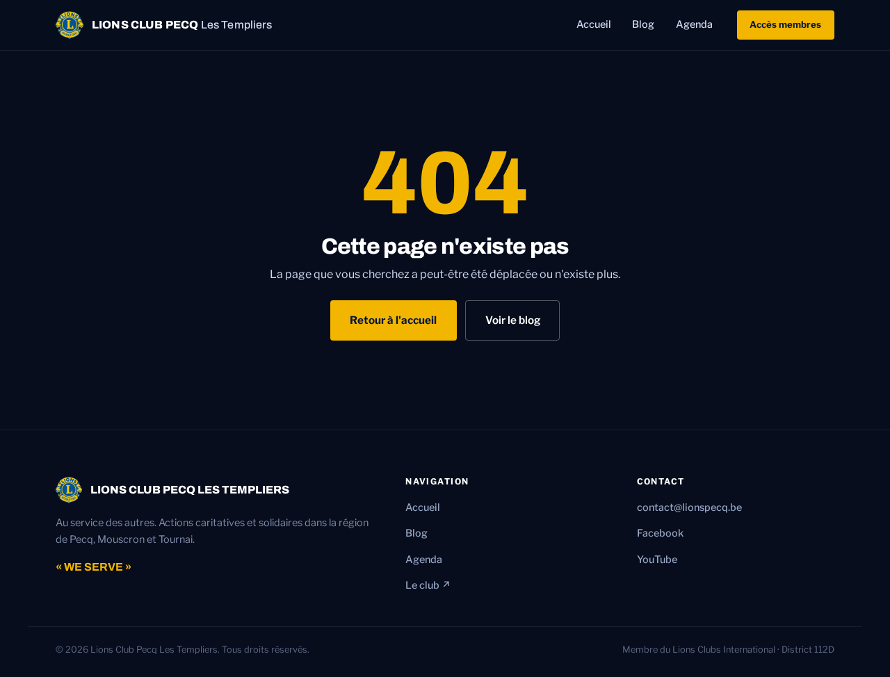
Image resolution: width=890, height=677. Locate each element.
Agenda (694, 25)
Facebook (660, 533)
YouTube (657, 559)
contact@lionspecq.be (689, 507)
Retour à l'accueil (393, 320)
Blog (643, 25)
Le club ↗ (428, 585)
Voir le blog (512, 320)
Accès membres (785, 24)
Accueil (593, 25)
